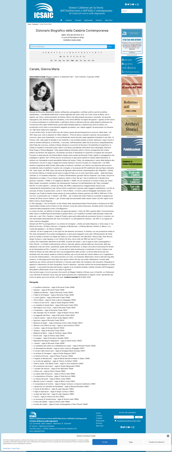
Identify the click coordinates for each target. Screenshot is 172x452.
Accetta (104, 442)
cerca (109, 46)
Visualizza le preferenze (156, 442)
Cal (63, 60)
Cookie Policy (7, 448)
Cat (89, 60)
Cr (80, 56)
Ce (64, 56)
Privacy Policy (16, 448)
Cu (84, 56)
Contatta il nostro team (72, 40)
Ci (70, 56)
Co (77, 56)
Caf (55, 60)
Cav (93, 60)
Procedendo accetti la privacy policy (129, 421)
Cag (59, 60)
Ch (67, 56)
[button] (168, 436)
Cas (85, 60)
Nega (130, 442)
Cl (73, 56)
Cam (67, 60)
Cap (76, 60)
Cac (51, 60)
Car (81, 60)
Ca (60, 56)
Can (72, 60)
